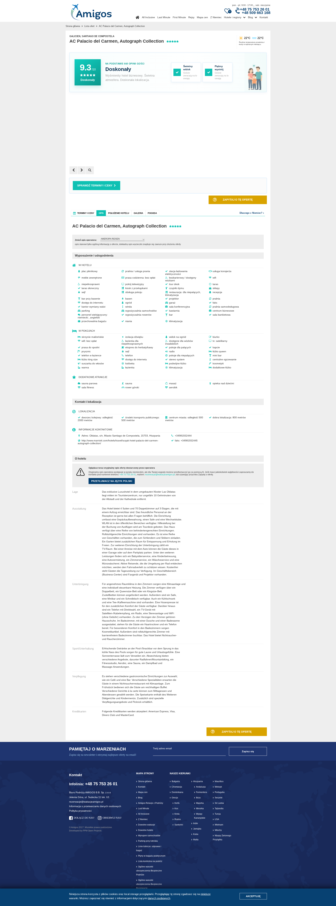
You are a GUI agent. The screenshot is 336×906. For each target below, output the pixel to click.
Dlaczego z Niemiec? (251, 213)
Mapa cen (202, 17)
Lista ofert (89, 26)
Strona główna (73, 26)
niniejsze (206, 894)
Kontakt (264, 17)
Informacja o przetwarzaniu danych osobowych (95, 806)
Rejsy (191, 17)
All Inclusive (148, 17)
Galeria (138, 213)
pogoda (152, 213)
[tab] (83, 213)
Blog (250, 17)
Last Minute (163, 17)
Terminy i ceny (85, 213)
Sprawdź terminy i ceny (94, 185)
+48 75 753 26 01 (127, 474)
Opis (101, 213)
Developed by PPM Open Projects (85, 830)
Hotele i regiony (232, 17)
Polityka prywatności (80, 810)
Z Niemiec (216, 17)
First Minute (179, 17)
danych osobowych (159, 898)
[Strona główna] (91, 10)
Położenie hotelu (118, 213)
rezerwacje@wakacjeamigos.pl (160, 474)
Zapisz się (248, 751)
